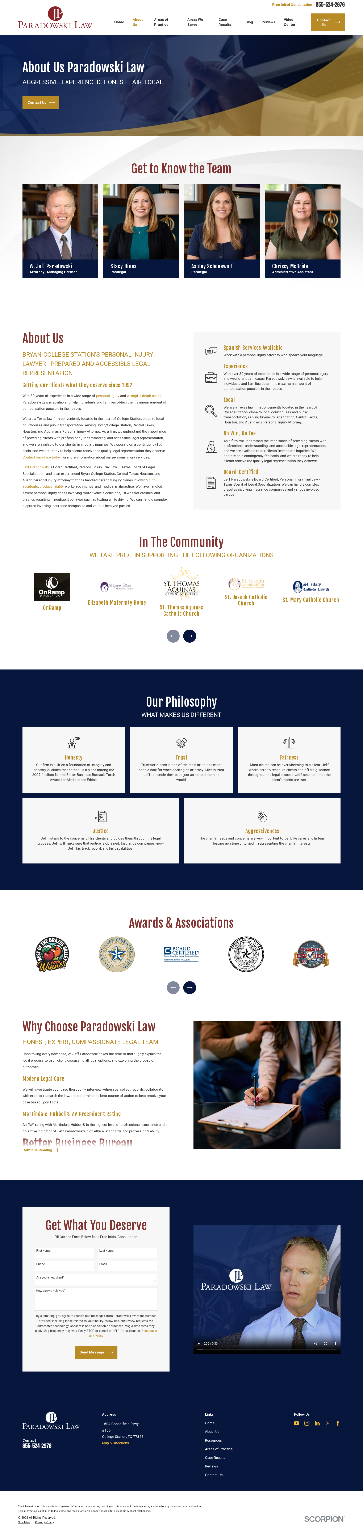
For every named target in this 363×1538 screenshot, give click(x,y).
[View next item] (189, 636)
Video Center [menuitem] (290, 22)
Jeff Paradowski (35, 467)
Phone (40, 1264)
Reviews (211, 1466)
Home (209, 1423)
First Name (43, 1250)
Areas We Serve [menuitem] (195, 22)
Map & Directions (115, 1443)
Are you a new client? (50, 1277)
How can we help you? (51, 1290)
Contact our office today (41, 457)
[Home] (55, 17)
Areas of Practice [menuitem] (161, 22)
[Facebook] (338, 1423)
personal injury (107, 396)
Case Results (215, 1457)
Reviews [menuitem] (268, 22)
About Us (212, 1431)
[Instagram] (306, 1423)
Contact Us (214, 1475)
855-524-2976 (330, 5)
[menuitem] (24, 1522)
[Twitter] (327, 1423)
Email (103, 1264)
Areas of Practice (219, 1449)
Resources (213, 1440)
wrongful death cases (144, 396)
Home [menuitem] (119, 22)
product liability (51, 486)
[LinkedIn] (317, 1423)
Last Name (106, 1250)
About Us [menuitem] (138, 22)
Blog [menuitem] (249, 22)
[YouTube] (296, 1423)
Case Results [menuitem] (224, 22)
